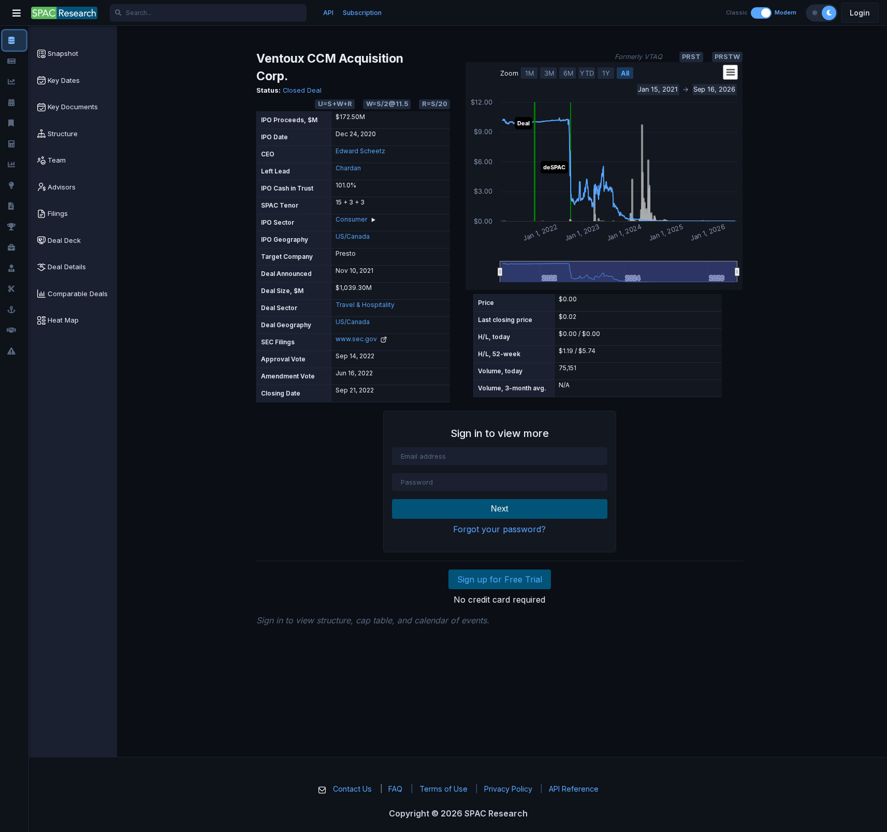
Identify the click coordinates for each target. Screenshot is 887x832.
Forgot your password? (499, 529)
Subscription (362, 13)
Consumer (351, 219)
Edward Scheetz (360, 151)
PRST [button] (691, 57)
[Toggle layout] (761, 13)
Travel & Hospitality (365, 305)
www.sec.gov (357, 339)
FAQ (395, 788)
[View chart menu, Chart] (730, 72)
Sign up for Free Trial (499, 579)
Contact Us (352, 788)
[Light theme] (814, 13)
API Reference (574, 788)
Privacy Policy (508, 788)
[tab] (73, 53)
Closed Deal (302, 90)
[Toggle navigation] (16, 13)
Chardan (348, 168)
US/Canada (353, 236)
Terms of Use (443, 788)
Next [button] (499, 508)
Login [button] (860, 12)
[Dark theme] (829, 13)
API (328, 13)
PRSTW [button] (727, 57)
